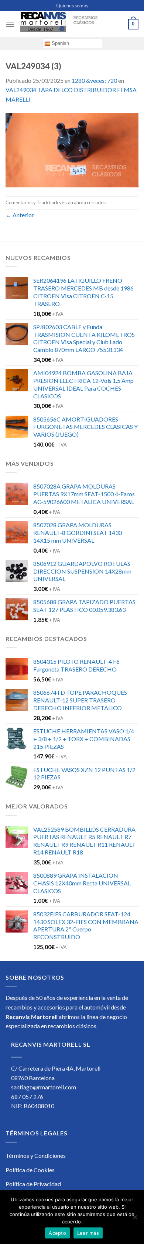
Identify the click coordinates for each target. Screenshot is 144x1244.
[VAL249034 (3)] (72, 149)
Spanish (59, 43)
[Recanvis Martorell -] (71, 24)
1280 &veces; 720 (94, 80)
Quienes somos (72, 5)
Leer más (88, 1233)
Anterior (20, 214)
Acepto (57, 1233)
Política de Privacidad (33, 1183)
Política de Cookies (30, 1169)
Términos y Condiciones (36, 1155)
